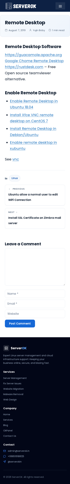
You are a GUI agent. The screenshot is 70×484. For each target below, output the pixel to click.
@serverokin (15, 461)
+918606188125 (16, 456)
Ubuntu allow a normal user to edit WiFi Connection (33, 197)
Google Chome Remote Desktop (34, 60)
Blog (5, 425)
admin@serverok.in (18, 451)
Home (6, 414)
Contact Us (9, 436)
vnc (15, 159)
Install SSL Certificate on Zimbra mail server (34, 220)
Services (8, 419)
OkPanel (8, 430)
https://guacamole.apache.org (33, 54)
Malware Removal (13, 394)
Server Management (15, 378)
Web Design (10, 399)
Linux (15, 178)
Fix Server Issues (12, 383)
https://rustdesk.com (24, 66)
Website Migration (13, 388)
